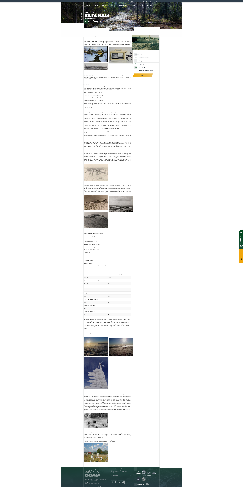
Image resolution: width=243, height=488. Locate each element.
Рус (89, 0)
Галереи (141, 5)
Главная (88, 5)
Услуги (133, 5)
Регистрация (156, 1)
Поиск (128, 1)
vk (143, 1)
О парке (96, 5)
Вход (150, 1)
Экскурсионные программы (145, 61)
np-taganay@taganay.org (90, 482)
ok (139, 1)
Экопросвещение (123, 5)
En (85, 0)
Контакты (149, 5)
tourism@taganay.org (97, 486)
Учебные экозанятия (144, 57)
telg (146, 1)
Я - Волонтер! (142, 67)
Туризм (112, 5)
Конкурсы (141, 64)
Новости (104, 5)
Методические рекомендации (146, 70)
